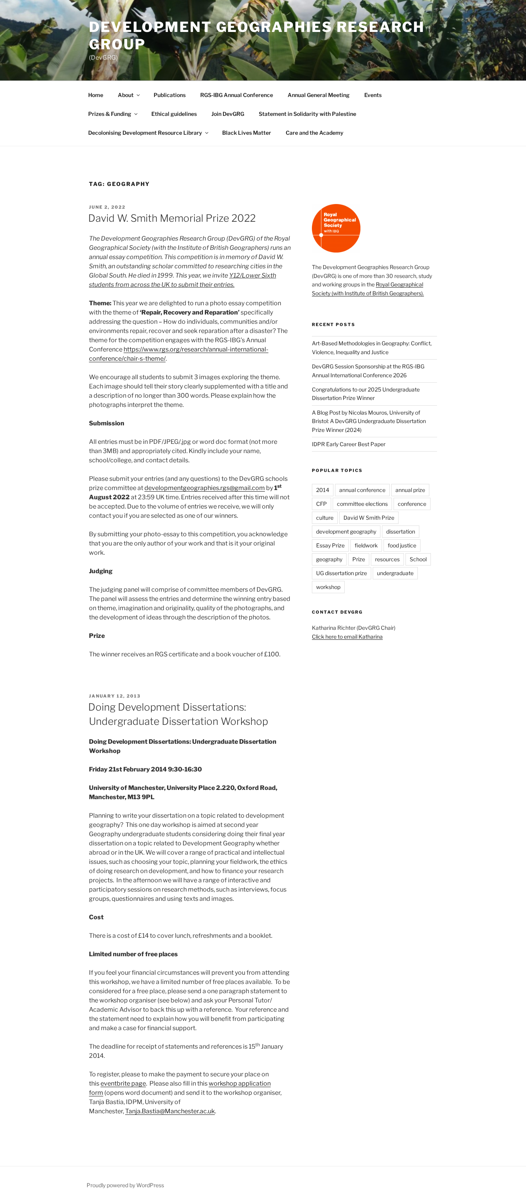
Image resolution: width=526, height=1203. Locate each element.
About (126, 95)
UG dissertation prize (341, 573)
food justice (402, 545)
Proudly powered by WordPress (125, 1185)
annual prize (410, 490)
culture (324, 517)
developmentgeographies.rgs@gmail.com (204, 488)
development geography (346, 531)
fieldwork (366, 545)
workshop (328, 587)
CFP (321, 503)
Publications (170, 95)
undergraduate (395, 573)
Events (373, 95)
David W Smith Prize (368, 517)
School (418, 559)
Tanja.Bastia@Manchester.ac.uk (170, 1111)
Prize (358, 559)
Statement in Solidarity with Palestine (307, 113)
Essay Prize (330, 545)
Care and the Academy (314, 132)
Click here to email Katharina (347, 636)
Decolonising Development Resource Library (145, 132)
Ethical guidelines (174, 113)
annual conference (362, 490)
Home (95, 95)
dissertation (400, 531)
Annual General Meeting (319, 95)
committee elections (362, 503)
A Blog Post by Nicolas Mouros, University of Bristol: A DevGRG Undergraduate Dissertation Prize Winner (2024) (369, 421)
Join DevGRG (227, 113)
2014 (322, 490)
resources (387, 559)
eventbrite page (123, 1083)
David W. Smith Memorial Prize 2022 (172, 218)
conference (412, 503)
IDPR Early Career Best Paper (348, 444)
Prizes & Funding (109, 113)
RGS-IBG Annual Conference (236, 95)
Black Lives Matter (246, 132)
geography (329, 559)
